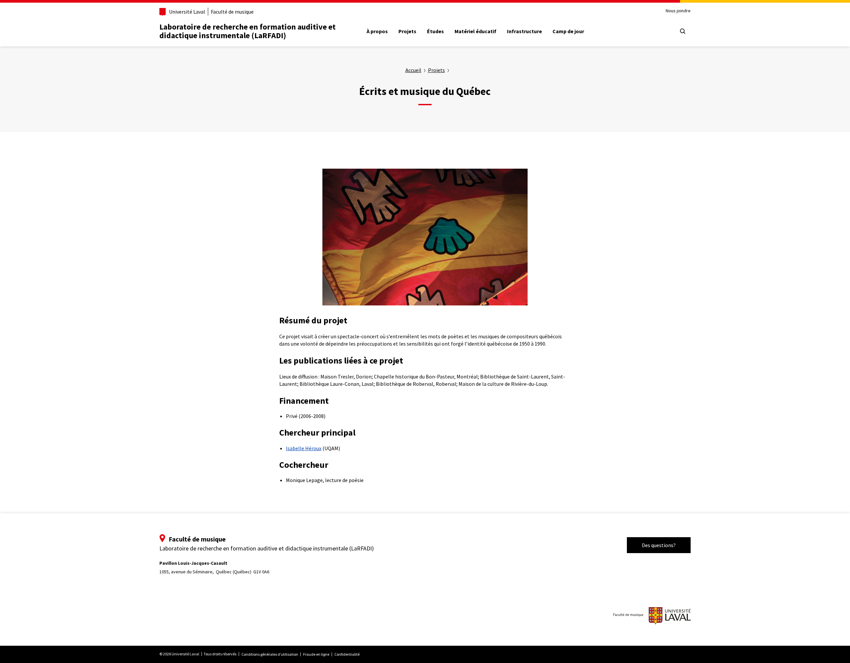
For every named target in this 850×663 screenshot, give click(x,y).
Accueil (413, 70)
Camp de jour (568, 31)
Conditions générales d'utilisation (269, 654)
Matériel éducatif (475, 31)
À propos (377, 31)
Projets (407, 31)
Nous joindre (678, 11)
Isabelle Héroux (303, 448)
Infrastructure (524, 31)
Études (435, 31)
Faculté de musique (232, 11)
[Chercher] (683, 31)
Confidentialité (347, 654)
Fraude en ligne (316, 654)
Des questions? (659, 545)
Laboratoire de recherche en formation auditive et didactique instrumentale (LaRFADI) (247, 31)
